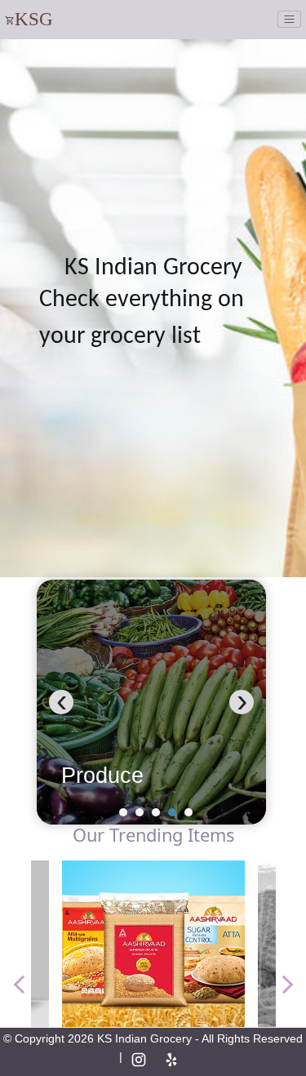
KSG (34, 19)
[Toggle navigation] (289, 19)
